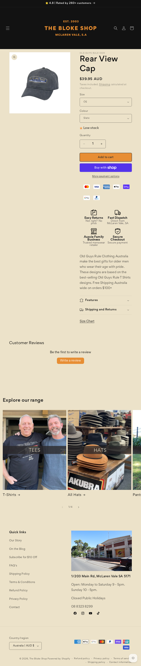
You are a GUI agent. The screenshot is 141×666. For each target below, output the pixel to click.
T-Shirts (9, 495)
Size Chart (87, 321)
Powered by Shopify (59, 659)
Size (82, 95)
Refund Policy (18, 590)
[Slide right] (79, 507)
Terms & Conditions (22, 582)
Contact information (120, 662)
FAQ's (13, 565)
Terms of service (122, 659)
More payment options (105, 176)
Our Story (15, 540)
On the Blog (17, 549)
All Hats (75, 495)
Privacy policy (102, 659)
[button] (8, 28)
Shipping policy (96, 662)
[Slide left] (62, 507)
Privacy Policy (18, 599)
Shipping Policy (19, 574)
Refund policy (82, 659)
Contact (14, 607)
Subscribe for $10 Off (23, 557)
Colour (84, 111)
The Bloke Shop (38, 659)
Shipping (104, 85)
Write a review (70, 360)
